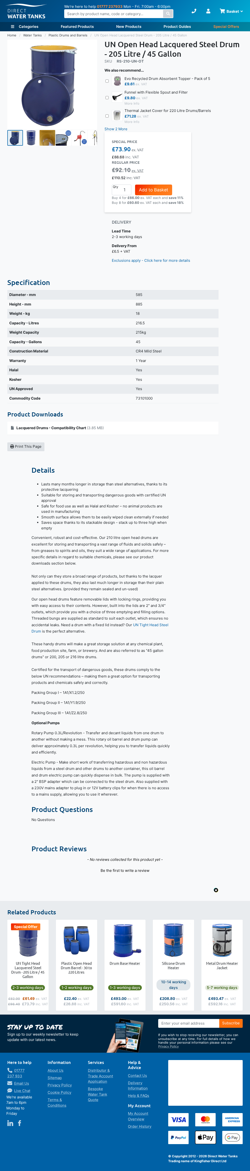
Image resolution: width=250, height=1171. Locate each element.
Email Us (21, 1083)
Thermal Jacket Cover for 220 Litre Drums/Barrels (168, 110)
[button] (31, 138)
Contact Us (137, 1075)
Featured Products (77, 26)
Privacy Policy (168, 1046)
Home (12, 35)
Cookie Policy (59, 1092)
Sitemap (55, 1077)
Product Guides (177, 26)
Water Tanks (33, 35)
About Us (55, 1070)
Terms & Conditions (57, 1102)
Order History (139, 1126)
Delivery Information (138, 1086)
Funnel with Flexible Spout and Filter (156, 92)
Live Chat (22, 1090)
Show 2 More (115, 129)
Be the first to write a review (125, 870)
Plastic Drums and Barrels (68, 35)
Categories (28, 26)
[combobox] (118, 13)
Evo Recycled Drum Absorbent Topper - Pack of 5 (167, 78)
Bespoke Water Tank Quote (97, 1094)
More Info (132, 103)
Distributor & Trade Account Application (100, 1076)
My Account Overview (138, 1116)
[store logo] (26, 11)
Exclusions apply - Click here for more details (151, 260)
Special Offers (226, 26)
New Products (128, 26)
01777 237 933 (16, 1073)
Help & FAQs (138, 1095)
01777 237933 (110, 6)
